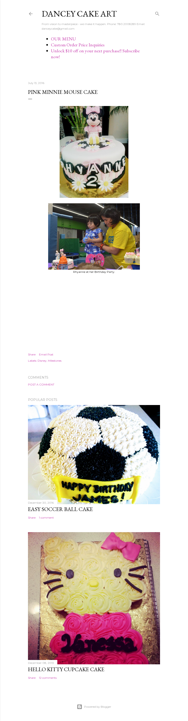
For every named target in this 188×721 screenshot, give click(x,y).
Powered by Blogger (97, 706)
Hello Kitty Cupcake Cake (66, 669)
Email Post (46, 354)
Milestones (54, 360)
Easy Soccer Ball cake (60, 509)
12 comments (48, 677)
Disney (42, 360)
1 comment (46, 517)
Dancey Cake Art (79, 13)
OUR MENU (63, 39)
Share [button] (32, 354)
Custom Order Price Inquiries (78, 45)
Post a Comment (41, 384)
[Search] (157, 12)
